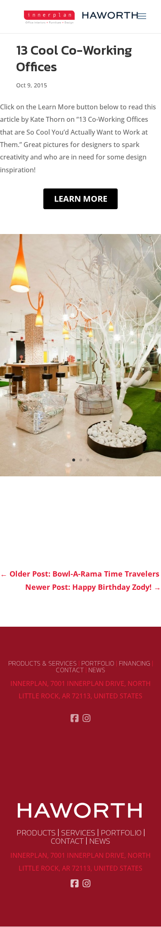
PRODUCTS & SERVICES (42, 663)
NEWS (96, 670)
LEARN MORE (80, 198)
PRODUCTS (36, 832)
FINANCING (134, 663)
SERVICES (78, 832)
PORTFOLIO (97, 663)
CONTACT (70, 670)
